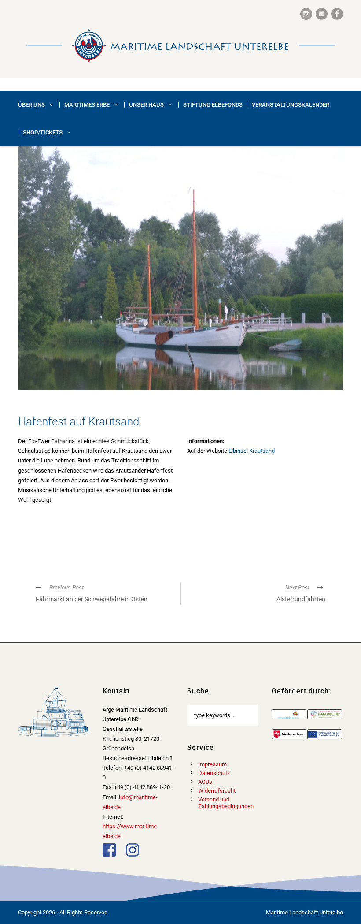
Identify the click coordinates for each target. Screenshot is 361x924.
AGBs (205, 782)
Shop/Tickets (43, 132)
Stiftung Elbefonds (213, 105)
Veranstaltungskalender (290, 105)
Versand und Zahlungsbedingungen (226, 802)
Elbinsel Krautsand (251, 450)
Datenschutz (214, 773)
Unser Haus (146, 105)
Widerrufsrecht (217, 790)
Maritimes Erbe (87, 105)
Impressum (212, 764)
